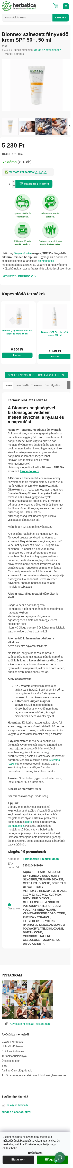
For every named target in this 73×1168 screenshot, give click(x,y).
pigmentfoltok (46, 261)
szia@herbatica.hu (18, 1116)
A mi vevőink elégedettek (17, 1081)
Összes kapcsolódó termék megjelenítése (35, 378)
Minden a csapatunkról (16, 1123)
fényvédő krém (23, 254)
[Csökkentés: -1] (13, 184)
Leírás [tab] (8, 389)
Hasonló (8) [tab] (21, 389)
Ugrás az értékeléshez (47, 49)
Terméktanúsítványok (14, 1067)
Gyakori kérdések (12, 1053)
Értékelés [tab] (36, 389)
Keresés (60, 17)
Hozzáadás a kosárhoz (36, 181)
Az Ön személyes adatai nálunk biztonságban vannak (34, 1086)
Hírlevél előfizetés (12, 1057)
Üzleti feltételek (11, 1072)
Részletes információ (17, 281)
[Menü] (65, 6)
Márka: (14, 53)
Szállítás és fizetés (13, 1062)
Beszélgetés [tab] (52, 389)
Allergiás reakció (18, 774)
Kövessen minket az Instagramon (30, 1035)
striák (28, 833)
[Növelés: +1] (13, 180)
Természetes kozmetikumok (41, 870)
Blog (4, 1077)
